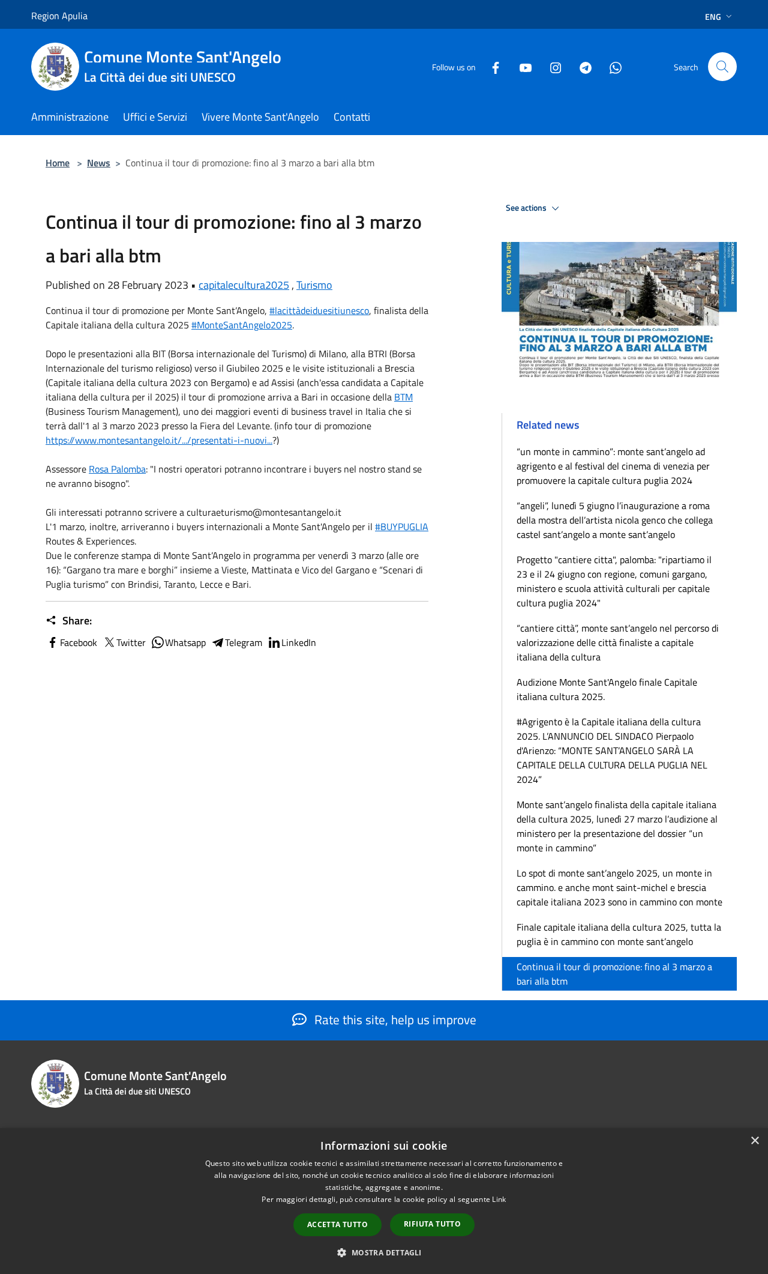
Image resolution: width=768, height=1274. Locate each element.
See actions (527, 207)
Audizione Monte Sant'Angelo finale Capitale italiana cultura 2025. (607, 689)
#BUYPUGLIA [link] (401, 526)
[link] (403, 397)
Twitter (131, 642)
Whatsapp (185, 642)
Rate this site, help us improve (393, 1019)
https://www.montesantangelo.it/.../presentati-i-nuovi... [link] (159, 440)
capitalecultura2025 (244, 285)
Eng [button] (713, 16)
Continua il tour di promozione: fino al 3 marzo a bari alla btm (614, 973)
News (98, 162)
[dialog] (384, 1201)
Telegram (243, 642)
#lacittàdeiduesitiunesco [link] (319, 310)
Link (499, 1199)
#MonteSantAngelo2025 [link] (241, 325)
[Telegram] (581, 66)
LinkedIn (298, 642)
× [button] (754, 1141)
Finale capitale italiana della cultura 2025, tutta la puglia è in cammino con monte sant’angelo (619, 934)
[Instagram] (551, 66)
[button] (383, 1252)
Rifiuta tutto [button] (432, 1224)
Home (58, 162)
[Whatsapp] (611, 66)
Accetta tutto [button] (337, 1224)
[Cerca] (722, 66)
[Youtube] (521, 66)
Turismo (314, 285)
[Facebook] (491, 66)
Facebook (78, 642)
